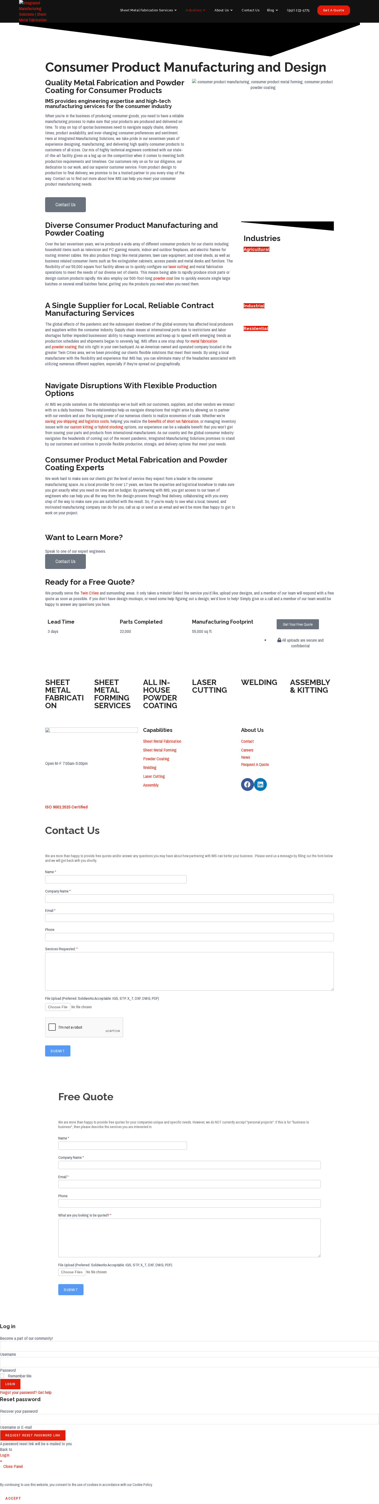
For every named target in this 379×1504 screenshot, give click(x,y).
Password (8, 1370)
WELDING (259, 682)
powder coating (64, 347)
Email (50, 910)
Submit (58, 1051)
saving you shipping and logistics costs (77, 421)
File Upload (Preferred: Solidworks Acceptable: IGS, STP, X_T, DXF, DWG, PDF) (102, 998)
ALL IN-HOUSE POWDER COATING (160, 694)
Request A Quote (255, 764)
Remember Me (19, 1376)
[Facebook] (247, 784)
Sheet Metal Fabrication (162, 741)
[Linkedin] (260, 784)
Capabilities (157, 730)
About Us (252, 730)
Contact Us (65, 561)
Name (50, 871)
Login (10, 1384)
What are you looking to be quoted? (84, 1215)
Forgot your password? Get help (26, 1392)
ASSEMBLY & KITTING (310, 686)
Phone (49, 929)
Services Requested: (61, 949)
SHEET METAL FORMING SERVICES (112, 694)
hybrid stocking (110, 427)
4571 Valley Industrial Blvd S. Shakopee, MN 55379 (86, 774)
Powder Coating (156, 759)
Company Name (58, 891)
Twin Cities (89, 593)
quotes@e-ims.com (61, 796)
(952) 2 (51, 785)
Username (8, 1354)
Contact (247, 741)
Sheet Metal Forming (160, 750)
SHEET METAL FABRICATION (64, 694)
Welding (149, 767)
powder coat (163, 278)
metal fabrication (204, 341)
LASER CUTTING (209, 686)
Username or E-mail (16, 1427)
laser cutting (178, 266)
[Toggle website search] (359, 10)
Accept (13, 1498)
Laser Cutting (154, 776)
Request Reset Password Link (32, 1435)
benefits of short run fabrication (173, 421)
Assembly (151, 785)
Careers (247, 750)
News (245, 757)
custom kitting (81, 427)
